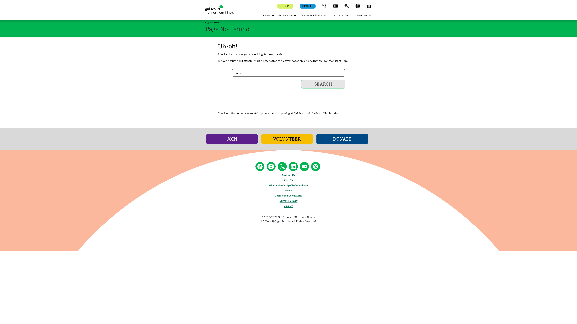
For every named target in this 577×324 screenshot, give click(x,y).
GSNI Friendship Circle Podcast (288, 185)
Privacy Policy (289, 200)
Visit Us (288, 180)
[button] (324, 7)
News (288, 190)
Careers (288, 205)
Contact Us (288, 175)
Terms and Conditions (288, 195)
